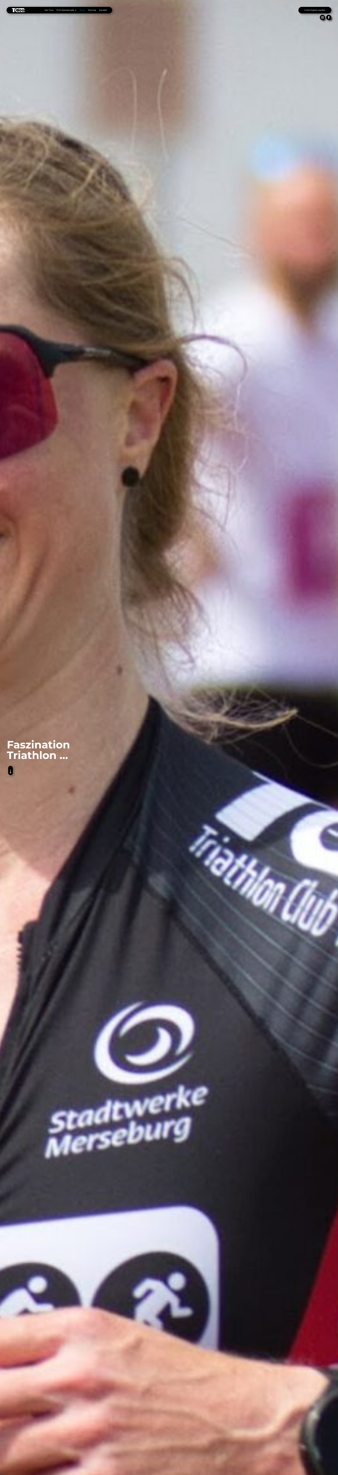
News (82, 10)
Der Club (49, 10)
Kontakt (103, 10)
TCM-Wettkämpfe (65, 10)
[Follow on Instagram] (322, 17)
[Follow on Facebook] (328, 17)
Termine (92, 10)
